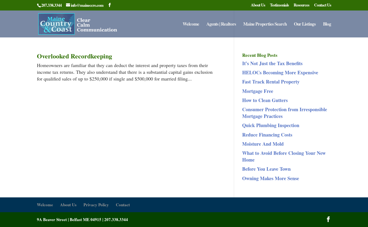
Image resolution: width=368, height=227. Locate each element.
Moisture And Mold (263, 143)
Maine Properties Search (265, 24)
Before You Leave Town (266, 168)
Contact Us (322, 5)
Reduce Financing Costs (267, 134)
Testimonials (279, 5)
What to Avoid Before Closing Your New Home (284, 156)
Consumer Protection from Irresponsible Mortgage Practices (284, 113)
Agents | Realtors (221, 24)
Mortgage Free (257, 91)
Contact (123, 205)
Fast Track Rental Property (271, 81)
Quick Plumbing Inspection (270, 125)
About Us (258, 5)
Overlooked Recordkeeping (74, 56)
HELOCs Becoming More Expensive (280, 72)
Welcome (191, 24)
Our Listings (305, 24)
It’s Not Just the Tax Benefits (272, 63)
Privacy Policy (96, 205)
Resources (301, 5)
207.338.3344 (116, 219)
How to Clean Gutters (265, 100)
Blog (327, 24)
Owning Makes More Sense (270, 178)
